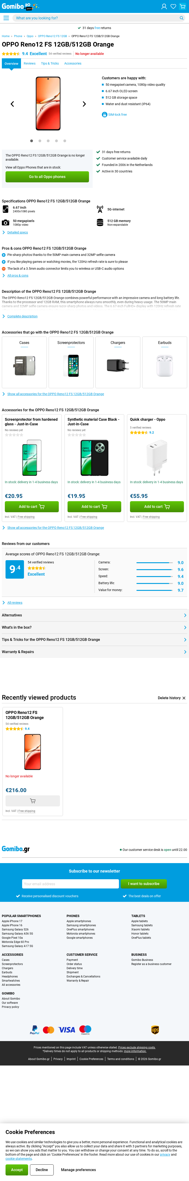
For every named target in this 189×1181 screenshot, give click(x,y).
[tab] (31, 140)
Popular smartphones (21, 916)
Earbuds (7, 972)
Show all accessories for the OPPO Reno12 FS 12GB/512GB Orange (55, 394)
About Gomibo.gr (39, 1059)
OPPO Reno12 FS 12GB (52, 36)
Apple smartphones (79, 921)
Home (5, 36)
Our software (10, 1002)
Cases (5, 960)
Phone (18, 36)
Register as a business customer (151, 964)
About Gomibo (11, 998)
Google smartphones (80, 937)
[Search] (181, 18)
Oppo (30, 36)
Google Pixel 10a (12, 937)
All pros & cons (17, 275)
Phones (73, 916)
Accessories (12, 954)
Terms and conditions (120, 1059)
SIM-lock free (117, 114)
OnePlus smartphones (80, 929)
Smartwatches (11, 980)
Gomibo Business (142, 960)
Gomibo (8, 993)
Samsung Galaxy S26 (15, 929)
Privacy (58, 1059)
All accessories (11, 984)
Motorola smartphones (81, 933)
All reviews (14, 602)
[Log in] (164, 6)
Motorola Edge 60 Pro (15, 942)
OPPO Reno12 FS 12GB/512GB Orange (95, 36)
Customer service (82, 954)
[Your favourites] (173, 6)
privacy (165, 1154)
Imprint (71, 1059)
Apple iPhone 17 (12, 921)
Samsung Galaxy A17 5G (17, 946)
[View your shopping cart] (182, 6)
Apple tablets (139, 921)
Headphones (10, 976)
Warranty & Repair (78, 980)
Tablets (138, 916)
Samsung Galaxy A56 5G (17, 933)
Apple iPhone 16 (12, 925)
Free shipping (26, 516)
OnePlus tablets (141, 937)
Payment (72, 960)
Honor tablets (139, 933)
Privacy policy (10, 1007)
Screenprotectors (12, 964)
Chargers (7, 968)
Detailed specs (17, 232)
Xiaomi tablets (140, 929)
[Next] (84, 104)
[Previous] (12, 104)
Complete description (22, 316)
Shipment (73, 972)
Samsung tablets (142, 925)
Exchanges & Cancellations (83, 976)
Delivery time (75, 968)
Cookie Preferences (91, 1059)
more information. (135, 1051)
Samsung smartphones (81, 925)
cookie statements (19, 1158)
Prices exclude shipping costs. (137, 1047)
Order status (74, 964)
